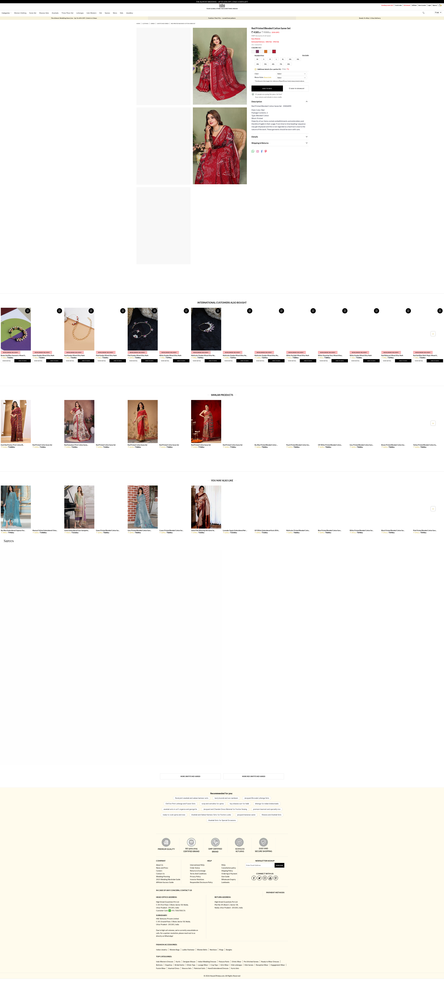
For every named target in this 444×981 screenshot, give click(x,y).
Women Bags (175, 950)
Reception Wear (262, 965)
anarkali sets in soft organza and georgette (180, 809)
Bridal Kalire (179, 965)
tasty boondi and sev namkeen (226, 798)
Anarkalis (55, 13)
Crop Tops (214, 965)
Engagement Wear (278, 965)
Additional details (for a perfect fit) (273, 69)
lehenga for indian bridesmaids (267, 804)
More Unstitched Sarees (190, 776)
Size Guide (305, 55)
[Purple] (258, 52)
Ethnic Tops (191, 965)
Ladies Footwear (188, 950)
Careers (159, 871)
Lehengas (80, 13)
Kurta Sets (235, 968)
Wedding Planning (163, 876)
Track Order (398, 5)
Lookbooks (225, 882)
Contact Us (160, 874)
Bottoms (159, 965)
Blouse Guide (267, 77)
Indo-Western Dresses (164, 962)
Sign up (435, 5)
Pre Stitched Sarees (251, 962)
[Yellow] (266, 52)
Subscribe (279, 865)
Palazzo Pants (224, 962)
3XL (298, 59)
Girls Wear (224, 965)
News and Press (162, 868)
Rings (221, 950)
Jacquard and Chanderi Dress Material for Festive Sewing (225, 809)
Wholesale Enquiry (228, 879)
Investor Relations (197, 879)
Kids (121, 13)
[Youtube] (270, 878)
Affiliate (414, 5)
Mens (115, 13)
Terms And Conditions (198, 874)
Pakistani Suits (199, 968)
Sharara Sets (44, 13)
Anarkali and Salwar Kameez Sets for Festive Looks (211, 815)
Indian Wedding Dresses (207, 962)
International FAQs (197, 865)
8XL (288, 64)
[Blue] (262, 52)
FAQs (223, 865)
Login (429, 5)
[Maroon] (253, 52)
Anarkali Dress (173, 968)
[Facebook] (254, 878)
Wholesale (407, 5)
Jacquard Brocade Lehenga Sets (256, 798)
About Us (159, 865)
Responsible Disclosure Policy (201, 882)
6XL (273, 64)
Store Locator (422, 5)
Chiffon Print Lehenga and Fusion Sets (180, 804)
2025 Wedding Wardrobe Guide (168, 879)
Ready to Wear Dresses (270, 962)
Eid (100, 13)
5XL (265, 64)
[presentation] (11, 333)
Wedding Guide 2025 (387, 5)
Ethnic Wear (236, 962)
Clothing (145, 23)
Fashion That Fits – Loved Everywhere (222, 18)
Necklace (213, 950)
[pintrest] (275, 878)
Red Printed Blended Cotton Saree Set (183, 23)
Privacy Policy (195, 876)
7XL (281, 64)
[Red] (274, 52)
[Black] (270, 52)
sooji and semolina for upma (213, 804)
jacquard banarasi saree (246, 815)
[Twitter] (259, 878)
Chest (257, 74)
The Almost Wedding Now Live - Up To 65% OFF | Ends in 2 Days (74, 18)
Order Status (195, 868)
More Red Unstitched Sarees (253, 776)
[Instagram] (264, 878)
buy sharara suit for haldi (239, 804)
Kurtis (178, 962)
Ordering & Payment (229, 874)
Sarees (107, 13)
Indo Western (91, 13)
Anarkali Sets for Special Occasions (222, 820)
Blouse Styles (259, 77)
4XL (257, 64)
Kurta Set (32, 13)
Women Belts (202, 950)
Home (138, 23)
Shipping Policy (227, 871)
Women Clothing (20, 13)
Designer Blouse (189, 962)
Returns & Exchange (197, 871)
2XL (290, 59)
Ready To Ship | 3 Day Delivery (370, 18)
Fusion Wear (161, 968)
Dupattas (168, 965)
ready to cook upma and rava (174, 815)
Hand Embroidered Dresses (218, 968)
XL (283, 59)
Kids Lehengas (236, 965)
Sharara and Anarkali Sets (271, 815)
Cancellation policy (228, 868)
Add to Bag (267, 88)
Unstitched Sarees (163, 23)
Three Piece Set (67, 13)
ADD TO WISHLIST (297, 88)
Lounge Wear (203, 965)
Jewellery (129, 13)
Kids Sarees (249, 965)
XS (257, 59)
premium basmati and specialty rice (266, 809)
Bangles (229, 950)
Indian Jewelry (161, 950)
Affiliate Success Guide (165, 882)
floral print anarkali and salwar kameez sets (191, 798)
